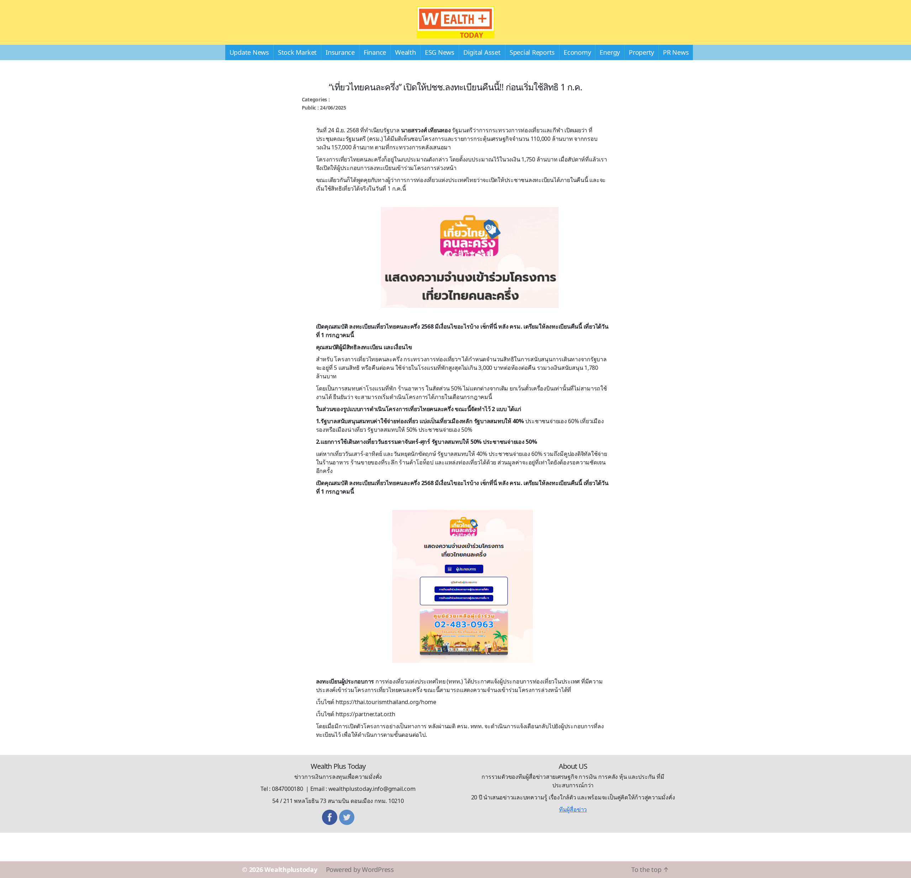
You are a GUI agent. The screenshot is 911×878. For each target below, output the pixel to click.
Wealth (405, 52)
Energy (610, 52)
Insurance (340, 52)
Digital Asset (482, 52)
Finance (375, 52)
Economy (577, 52)
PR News (676, 52)
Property (641, 52)
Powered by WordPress (360, 869)
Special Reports (532, 52)
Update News (249, 52)
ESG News (439, 52)
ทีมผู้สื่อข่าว (573, 809)
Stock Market (297, 52)
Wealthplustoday (290, 869)
